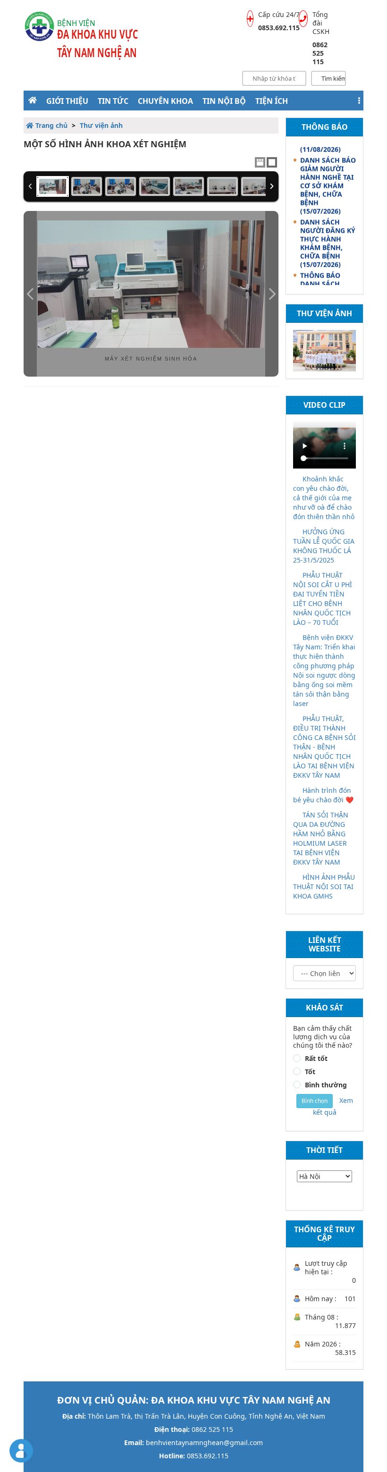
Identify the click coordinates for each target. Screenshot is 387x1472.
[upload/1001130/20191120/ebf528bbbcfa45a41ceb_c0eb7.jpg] (154, 186)
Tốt (310, 1072)
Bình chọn (315, 1101)
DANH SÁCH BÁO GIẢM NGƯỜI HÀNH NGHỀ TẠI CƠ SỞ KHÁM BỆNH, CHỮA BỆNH (328, 180)
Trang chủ (50, 125)
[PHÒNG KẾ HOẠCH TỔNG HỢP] (324, 351)
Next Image (271, 294)
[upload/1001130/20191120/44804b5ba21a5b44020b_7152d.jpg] (86, 186)
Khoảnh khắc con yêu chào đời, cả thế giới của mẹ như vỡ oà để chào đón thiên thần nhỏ (323, 497)
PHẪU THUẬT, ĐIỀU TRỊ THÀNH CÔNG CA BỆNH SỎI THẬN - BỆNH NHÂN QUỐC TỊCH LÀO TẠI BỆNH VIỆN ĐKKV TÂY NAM (324, 747)
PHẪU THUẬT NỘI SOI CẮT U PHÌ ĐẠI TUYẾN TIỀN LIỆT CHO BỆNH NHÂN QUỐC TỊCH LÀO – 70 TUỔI (322, 599)
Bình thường (326, 1085)
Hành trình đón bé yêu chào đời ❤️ (323, 795)
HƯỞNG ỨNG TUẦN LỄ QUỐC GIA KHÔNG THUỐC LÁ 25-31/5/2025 (323, 545)
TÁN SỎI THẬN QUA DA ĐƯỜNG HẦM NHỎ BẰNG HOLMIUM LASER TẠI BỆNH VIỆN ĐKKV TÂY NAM (320, 838)
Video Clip (324, 405)
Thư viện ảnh (101, 125)
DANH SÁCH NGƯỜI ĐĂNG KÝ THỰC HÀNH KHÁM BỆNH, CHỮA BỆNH (327, 238)
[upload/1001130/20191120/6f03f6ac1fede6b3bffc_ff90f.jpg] (256, 186)
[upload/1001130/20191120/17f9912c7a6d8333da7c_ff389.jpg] (52, 186)
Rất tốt (316, 1058)
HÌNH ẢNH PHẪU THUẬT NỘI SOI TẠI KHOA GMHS (324, 886)
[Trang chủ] (33, 100)
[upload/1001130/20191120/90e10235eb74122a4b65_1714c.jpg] (222, 186)
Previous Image (30, 294)
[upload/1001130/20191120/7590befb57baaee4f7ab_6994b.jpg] (188, 186)
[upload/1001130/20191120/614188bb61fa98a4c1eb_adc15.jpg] (120, 186)
